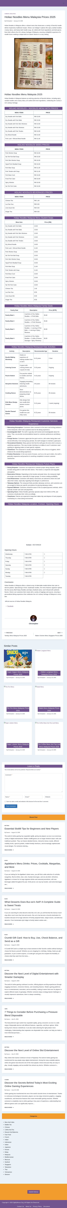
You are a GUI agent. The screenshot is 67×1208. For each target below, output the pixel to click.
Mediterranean (9, 1157)
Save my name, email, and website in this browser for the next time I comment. (27, 801)
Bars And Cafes (9, 1122)
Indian (6, 1139)
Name (7, 797)
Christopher (9, 21)
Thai (6, 1169)
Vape (6, 1008)
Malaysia (13, 13)
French (7, 1137)
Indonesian (8, 1142)
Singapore (8, 1164)
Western (7, 1174)
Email (27, 797)
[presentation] (18, 659)
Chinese (7, 13)
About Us (28, 1206)
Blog (6, 860)
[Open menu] (63, 3)
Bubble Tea (8, 1124)
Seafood (7, 1162)
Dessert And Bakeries (11, 1132)
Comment (8, 775)
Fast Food (8, 1134)
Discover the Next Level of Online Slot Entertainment (32, 1050)
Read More (9, 850)
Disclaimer (46, 1206)
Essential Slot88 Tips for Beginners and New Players (32, 828)
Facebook (10, 606)
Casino (7, 1079)
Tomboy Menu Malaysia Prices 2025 (16, 634)
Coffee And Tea (9, 1129)
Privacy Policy (37, 1206)
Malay (6, 1152)
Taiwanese (8, 1167)
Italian (6, 1144)
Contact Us (20, 1206)
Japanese (8, 1147)
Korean (7, 1149)
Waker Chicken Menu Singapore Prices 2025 (48, 634)
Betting (7, 825)
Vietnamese (8, 1172)
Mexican (7, 1159)
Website (47, 797)
